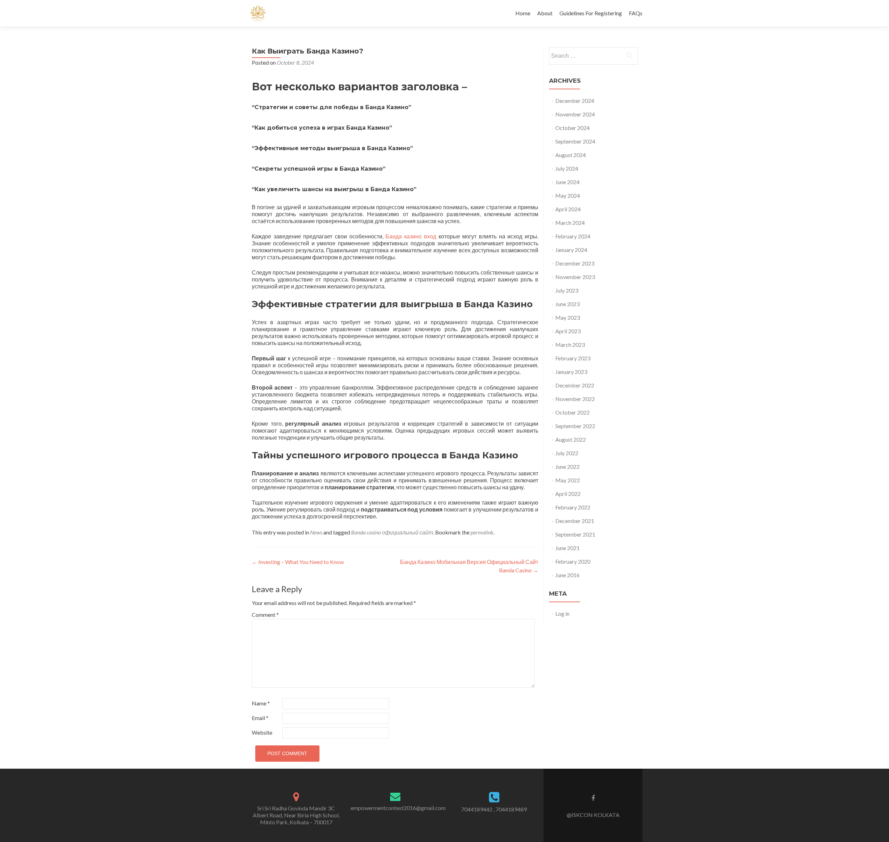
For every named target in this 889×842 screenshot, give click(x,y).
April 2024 (568, 209)
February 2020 (572, 561)
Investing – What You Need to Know (298, 561)
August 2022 (570, 439)
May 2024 (567, 195)
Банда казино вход (410, 236)
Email (260, 717)
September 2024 (575, 141)
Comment (265, 614)
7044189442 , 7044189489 (494, 809)
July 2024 (566, 168)
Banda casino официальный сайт (392, 532)
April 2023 (568, 331)
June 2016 (567, 575)
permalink (482, 532)
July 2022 (566, 453)
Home (522, 13)
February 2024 (572, 236)
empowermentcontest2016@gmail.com (398, 807)
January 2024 (571, 249)
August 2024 (570, 155)
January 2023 (571, 371)
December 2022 (574, 385)
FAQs (635, 13)
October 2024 (572, 127)
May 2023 (567, 317)
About (544, 13)
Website (262, 732)
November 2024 (575, 114)
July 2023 (566, 290)
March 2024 (570, 222)
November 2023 (575, 276)
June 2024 (567, 182)
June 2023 (567, 304)
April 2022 (568, 493)
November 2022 (575, 398)
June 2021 (567, 548)
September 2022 (575, 426)
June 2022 (567, 466)
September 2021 (575, 534)
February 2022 (572, 507)
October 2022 (572, 412)
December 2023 (574, 263)
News (316, 532)
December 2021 (574, 520)
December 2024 (574, 100)
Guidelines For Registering (590, 13)
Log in (562, 613)
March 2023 (570, 344)
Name (261, 703)
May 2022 (567, 480)
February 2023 (572, 358)
